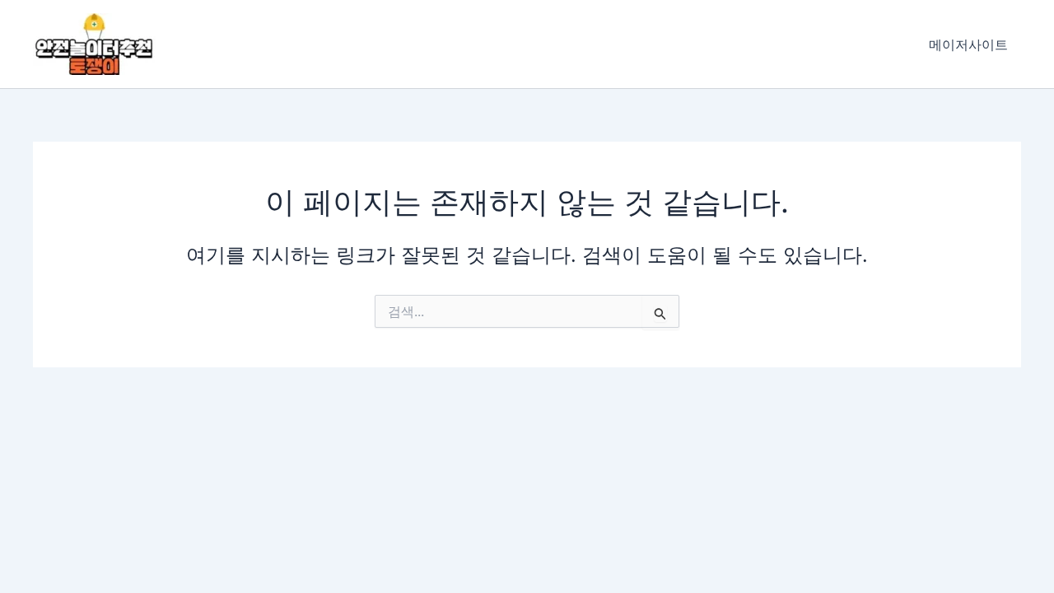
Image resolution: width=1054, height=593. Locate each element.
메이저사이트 (968, 44)
